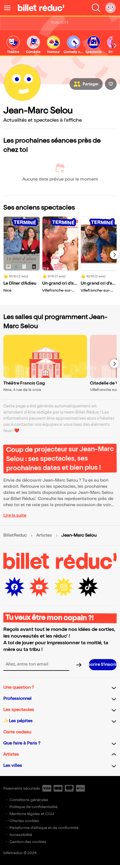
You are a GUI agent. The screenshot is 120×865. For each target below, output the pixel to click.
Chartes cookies (24, 820)
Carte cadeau (17, 732)
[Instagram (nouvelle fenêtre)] (63, 587)
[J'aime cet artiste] (111, 84)
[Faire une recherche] (96, 8)
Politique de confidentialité (33, 806)
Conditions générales (28, 799)
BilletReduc (15, 535)
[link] (13, 45)
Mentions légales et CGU (31, 813)
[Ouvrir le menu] (9, 8)
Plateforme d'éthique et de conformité (43, 827)
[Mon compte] (110, 8)
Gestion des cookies (27, 841)
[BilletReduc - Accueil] (41, 7)
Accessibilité (20, 834)
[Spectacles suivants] (114, 254)
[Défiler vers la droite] (115, 45)
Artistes (44, 535)
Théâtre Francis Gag (24, 383)
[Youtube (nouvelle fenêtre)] (39, 587)
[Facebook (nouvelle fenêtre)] (14, 587)
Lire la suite (14, 515)
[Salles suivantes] (114, 363)
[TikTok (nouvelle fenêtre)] (88, 587)
